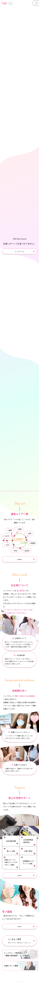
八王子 (6, 536)
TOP (34, 971)
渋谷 (15, 550)
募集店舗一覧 (10, 979)
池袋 (19, 529)
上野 (29, 533)
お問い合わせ (30, 979)
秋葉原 (32, 543)
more (19, 559)
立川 (7, 545)
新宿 (10, 530)
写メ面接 (20, 979)
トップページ (19, 251)
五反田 (26, 550)
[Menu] (35, 3)
